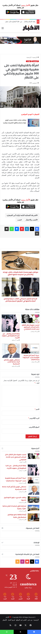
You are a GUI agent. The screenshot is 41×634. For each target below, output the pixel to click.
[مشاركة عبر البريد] (7, 229)
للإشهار (4, 620)
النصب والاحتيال (31, 220)
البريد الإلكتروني (33, 418)
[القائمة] (3, 29)
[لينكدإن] (27, 229)
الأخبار (7, 617)
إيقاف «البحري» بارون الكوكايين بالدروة (15, 498)
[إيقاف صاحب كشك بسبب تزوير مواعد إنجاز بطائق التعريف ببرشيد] (33, 123)
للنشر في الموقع (21, 620)
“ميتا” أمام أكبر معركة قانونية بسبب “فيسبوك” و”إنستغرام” (30, 357)
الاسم (37, 409)
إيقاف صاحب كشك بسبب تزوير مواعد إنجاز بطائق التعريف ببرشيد (14, 121)
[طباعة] (37, 233)
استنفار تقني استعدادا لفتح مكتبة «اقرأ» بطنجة (14, 507)
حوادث (28, 61)
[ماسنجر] (17, 229)
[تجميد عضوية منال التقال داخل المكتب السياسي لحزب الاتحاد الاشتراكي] (30, 318)
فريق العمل (11, 620)
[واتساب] (12, 229)
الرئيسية (35, 57)
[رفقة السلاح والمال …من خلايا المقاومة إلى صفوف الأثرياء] (11, 323)
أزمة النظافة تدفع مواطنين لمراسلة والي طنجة (17, 516)
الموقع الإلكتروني (34, 427)
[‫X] (32, 229)
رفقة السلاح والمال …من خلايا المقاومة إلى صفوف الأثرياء (11, 335)
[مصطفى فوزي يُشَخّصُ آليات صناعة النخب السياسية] (11, 350)
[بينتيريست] (22, 229)
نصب (19, 220)
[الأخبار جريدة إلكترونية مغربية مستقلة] (31, 28)
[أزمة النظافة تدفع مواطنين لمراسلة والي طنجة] (33, 517)
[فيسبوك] (37, 229)
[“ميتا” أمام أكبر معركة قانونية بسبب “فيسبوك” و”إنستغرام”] (30, 348)
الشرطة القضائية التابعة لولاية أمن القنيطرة (22, 215)
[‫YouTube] (27, 562)
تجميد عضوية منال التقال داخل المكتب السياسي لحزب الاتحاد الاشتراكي (30, 327)
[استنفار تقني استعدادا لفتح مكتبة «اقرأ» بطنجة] (33, 508)
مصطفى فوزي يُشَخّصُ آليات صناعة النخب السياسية (12, 361)
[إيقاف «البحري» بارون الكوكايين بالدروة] (33, 499)
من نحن (30, 620)
